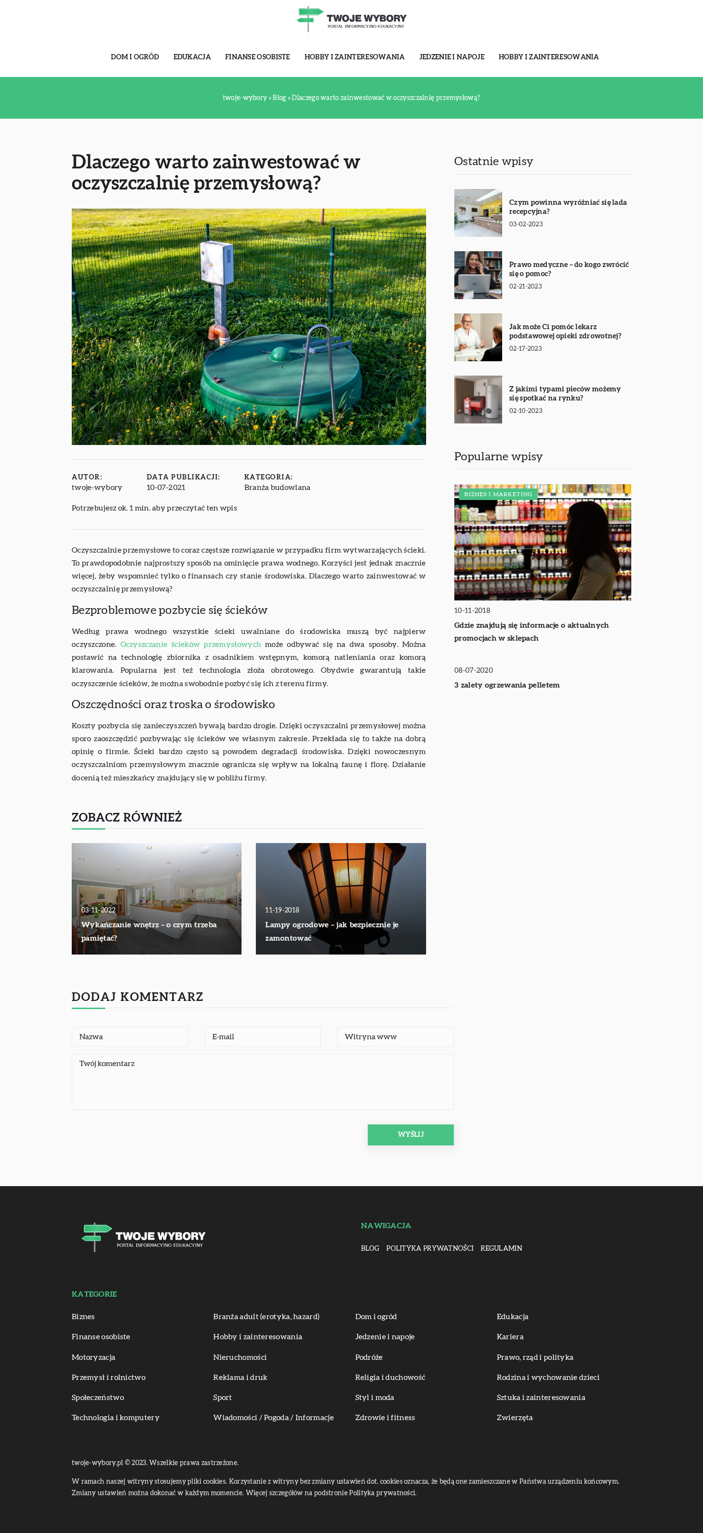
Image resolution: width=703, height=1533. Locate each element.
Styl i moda (375, 1397)
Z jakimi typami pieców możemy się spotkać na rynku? (565, 394)
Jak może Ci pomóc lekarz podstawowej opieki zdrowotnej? (565, 331)
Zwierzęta (515, 1418)
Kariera (510, 1337)
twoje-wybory (97, 487)
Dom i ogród (135, 57)
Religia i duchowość (390, 1377)
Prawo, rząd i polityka (535, 1357)
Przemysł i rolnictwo (108, 1377)
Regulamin (501, 1248)
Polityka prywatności (429, 1248)
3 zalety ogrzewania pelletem (507, 685)
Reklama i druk (240, 1377)
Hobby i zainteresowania (355, 57)
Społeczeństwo (98, 1397)
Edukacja (192, 57)
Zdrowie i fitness (385, 1418)
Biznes (83, 1317)
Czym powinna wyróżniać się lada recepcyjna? (568, 207)
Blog (370, 1248)
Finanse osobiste (257, 57)
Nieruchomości (240, 1357)
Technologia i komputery (116, 1418)
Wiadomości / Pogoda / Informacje (273, 1418)
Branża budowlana (277, 487)
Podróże (369, 1357)
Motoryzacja (93, 1357)
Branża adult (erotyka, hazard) (266, 1317)
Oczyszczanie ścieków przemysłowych (191, 644)
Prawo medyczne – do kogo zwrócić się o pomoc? (569, 269)
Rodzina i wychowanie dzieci (548, 1377)
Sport (222, 1397)
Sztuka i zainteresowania (541, 1397)
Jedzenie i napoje (451, 57)
